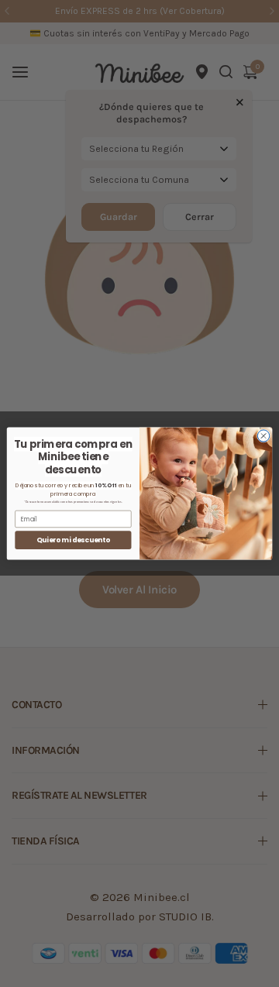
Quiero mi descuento (72, 540)
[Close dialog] (263, 436)
